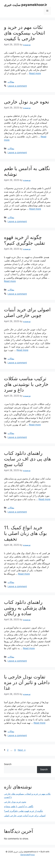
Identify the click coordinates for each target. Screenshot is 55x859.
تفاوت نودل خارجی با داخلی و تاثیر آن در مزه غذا (27, 682)
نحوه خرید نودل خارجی (26, 102)
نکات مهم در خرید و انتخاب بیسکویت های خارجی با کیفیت (24, 32)
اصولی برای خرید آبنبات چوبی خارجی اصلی (27, 312)
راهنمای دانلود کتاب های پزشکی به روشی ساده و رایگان (25, 607)
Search (7, 764)
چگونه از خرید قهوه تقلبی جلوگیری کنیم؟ (24, 240)
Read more (35, 73)
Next (22, 750)
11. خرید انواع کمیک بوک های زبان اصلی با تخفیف (25, 533)
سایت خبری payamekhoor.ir (25, 5)
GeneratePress (27, 854)
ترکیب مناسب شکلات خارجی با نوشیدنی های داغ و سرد (26, 384)
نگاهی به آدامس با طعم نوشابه (18, 806)
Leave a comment (17, 86)
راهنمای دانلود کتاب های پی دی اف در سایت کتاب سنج (27, 458)
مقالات (11, 82)
